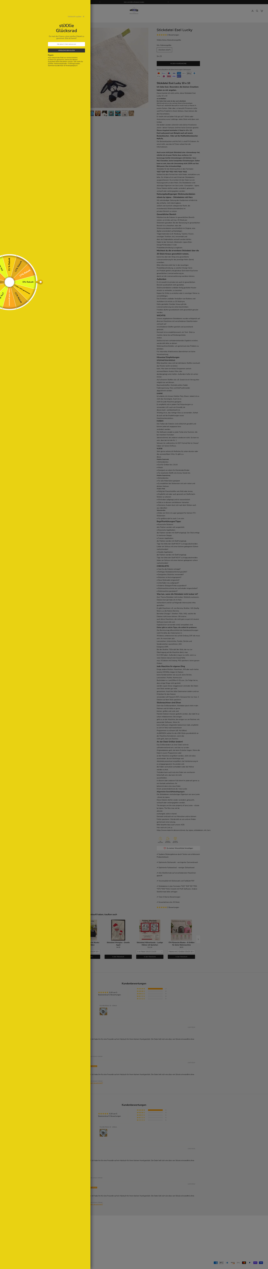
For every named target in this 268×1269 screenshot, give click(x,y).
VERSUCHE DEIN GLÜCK (66, 50)
